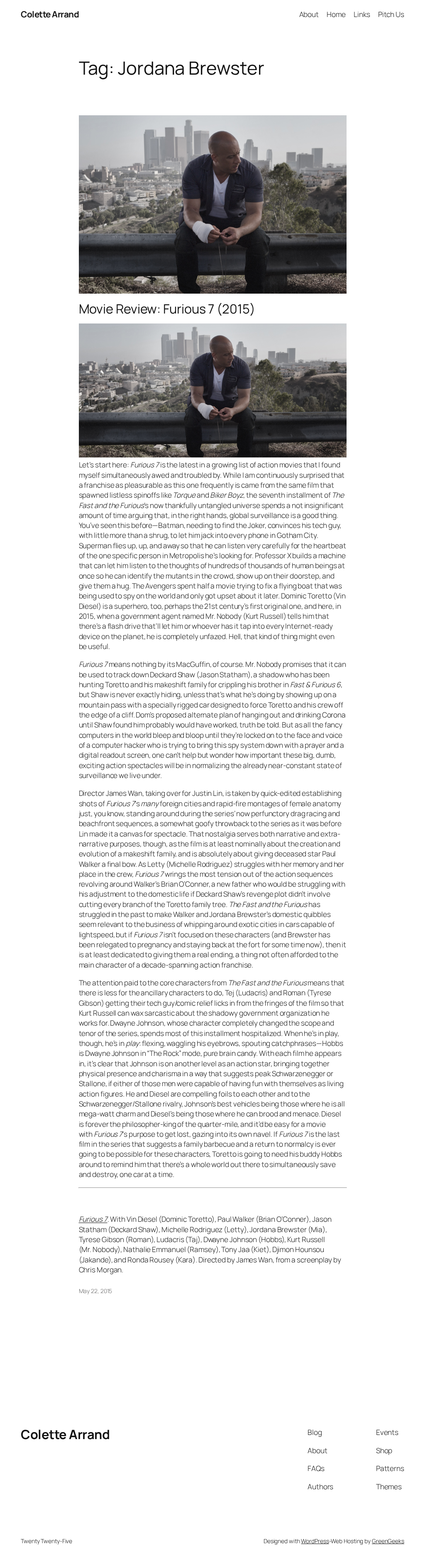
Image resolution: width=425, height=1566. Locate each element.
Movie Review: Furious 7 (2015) (167, 309)
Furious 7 (93, 1219)
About (309, 14)
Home (336, 14)
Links (362, 14)
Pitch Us (391, 14)
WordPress (315, 1541)
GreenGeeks (388, 1541)
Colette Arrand (50, 14)
